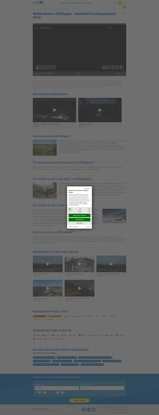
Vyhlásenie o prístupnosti (73, 226)
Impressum (88, 226)
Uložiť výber (79, 223)
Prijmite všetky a (79, 215)
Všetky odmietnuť (79, 219)
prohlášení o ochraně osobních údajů (78, 204)
